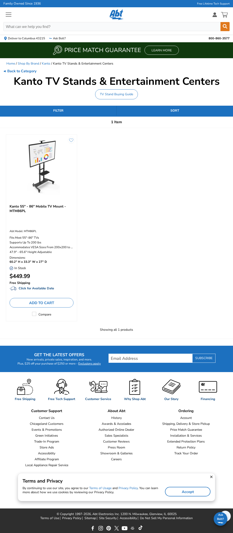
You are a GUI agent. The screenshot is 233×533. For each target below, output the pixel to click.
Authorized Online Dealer (116, 430)
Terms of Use (49, 518)
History (116, 418)
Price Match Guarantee (186, 430)
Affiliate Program (47, 459)
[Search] (225, 26)
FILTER (58, 110)
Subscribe (204, 358)
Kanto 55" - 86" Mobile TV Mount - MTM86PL (38, 208)
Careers (116, 459)
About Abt (116, 410)
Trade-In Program (46, 441)
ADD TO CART (41, 302)
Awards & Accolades (116, 424)
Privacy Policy (71, 518)
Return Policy (186, 447)
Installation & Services (186, 435)
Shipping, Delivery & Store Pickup (186, 424)
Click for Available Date (36, 288)
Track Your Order (186, 453)
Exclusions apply (89, 364)
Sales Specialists (116, 435)
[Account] (214, 15)
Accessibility (46, 453)
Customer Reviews (116, 441)
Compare (44, 314)
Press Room (116, 447)
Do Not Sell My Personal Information (166, 518)
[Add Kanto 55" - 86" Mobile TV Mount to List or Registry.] (71, 140)
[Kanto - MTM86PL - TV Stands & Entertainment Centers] (41, 167)
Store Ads (47, 447)
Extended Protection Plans (186, 441)
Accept (188, 491)
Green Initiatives (46, 435)
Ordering (186, 410)
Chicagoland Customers (46, 424)
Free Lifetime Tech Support (213, 3)
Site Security (108, 518)
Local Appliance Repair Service (46, 465)
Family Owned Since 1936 (22, 4)
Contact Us (47, 418)
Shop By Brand (28, 63)
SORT (174, 110)
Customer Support (46, 410)
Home (10, 63)
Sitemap (90, 518)
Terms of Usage (100, 488)
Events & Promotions (47, 430)
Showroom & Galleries (116, 453)
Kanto (46, 63)
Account (186, 418)
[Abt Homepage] (116, 14)
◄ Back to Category (19, 71)
